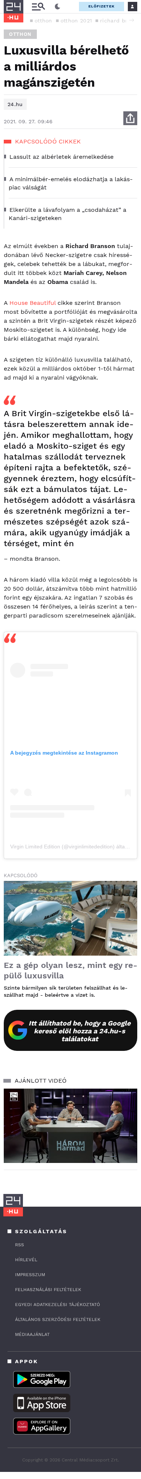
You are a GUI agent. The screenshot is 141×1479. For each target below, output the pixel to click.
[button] (131, 20)
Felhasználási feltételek (48, 1289)
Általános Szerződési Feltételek (57, 1319)
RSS (19, 1244)
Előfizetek (101, 6)
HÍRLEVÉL (26, 1259)
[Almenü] (38, 6)
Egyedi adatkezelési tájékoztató (57, 1304)
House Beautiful (32, 302)
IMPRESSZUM (30, 1274)
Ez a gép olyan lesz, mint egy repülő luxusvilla (70, 970)
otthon (43, 21)
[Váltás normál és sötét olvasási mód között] (57, 6)
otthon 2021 (76, 21)
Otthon (20, 34)
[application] (70, 1126)
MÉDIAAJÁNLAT (32, 1334)
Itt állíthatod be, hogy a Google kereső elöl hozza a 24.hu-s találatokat (79, 1031)
